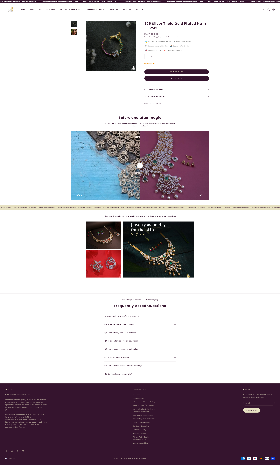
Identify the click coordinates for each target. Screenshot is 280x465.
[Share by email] (160, 104)
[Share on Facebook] (151, 104)
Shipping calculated (161, 37)
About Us (139, 10)
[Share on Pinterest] (157, 104)
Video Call (127, 10)
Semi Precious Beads (95, 10)
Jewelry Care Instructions (143, 415)
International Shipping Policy (144, 402)
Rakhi (32, 10)
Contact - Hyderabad (141, 422)
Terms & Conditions (141, 443)
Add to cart (176, 72)
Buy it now (176, 78)
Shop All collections (47, 10)
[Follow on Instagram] (12, 451)
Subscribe (251, 410)
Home (23, 10)
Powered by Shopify (139, 458)
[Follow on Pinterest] (18, 451)
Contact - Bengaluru (141, 426)
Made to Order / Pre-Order (143, 405)
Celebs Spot (113, 10)
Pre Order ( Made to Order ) (71, 10)
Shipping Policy (138, 398)
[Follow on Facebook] (6, 451)
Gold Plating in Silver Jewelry (144, 419)
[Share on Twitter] (154, 104)
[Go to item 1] (74, 24)
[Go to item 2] (74, 32)
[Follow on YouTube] (23, 451)
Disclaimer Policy (139, 430)
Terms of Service (139, 433)
